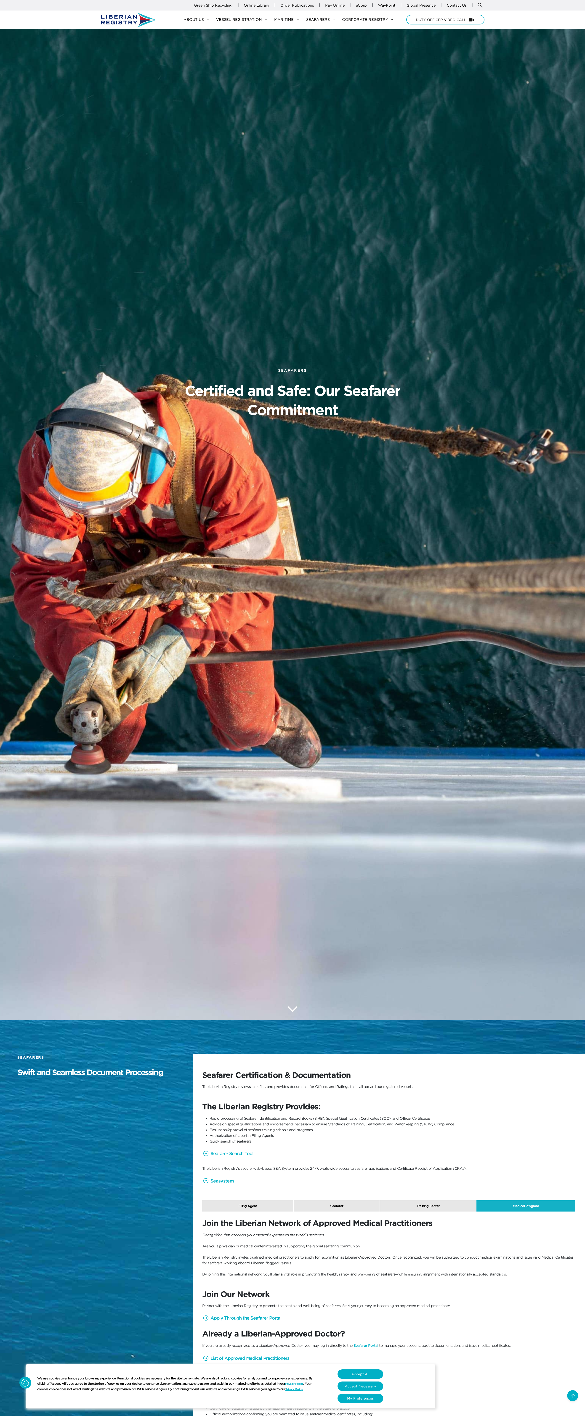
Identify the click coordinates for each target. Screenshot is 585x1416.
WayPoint (386, 5)
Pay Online (335, 5)
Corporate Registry (368, 19)
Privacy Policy (294, 1389)
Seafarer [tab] (336, 1206)
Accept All (360, 1374)
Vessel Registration (242, 19)
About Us (197, 19)
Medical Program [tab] (526, 1206)
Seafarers (321, 19)
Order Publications (297, 5)
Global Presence (421, 5)
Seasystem (222, 1181)
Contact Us (457, 5)
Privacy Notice (294, 1383)
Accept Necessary (360, 1386)
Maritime (287, 19)
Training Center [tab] (428, 1206)
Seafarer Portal (366, 1345)
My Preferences (360, 1398)
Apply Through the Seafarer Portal (246, 1318)
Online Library (256, 5)
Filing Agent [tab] (248, 1206)
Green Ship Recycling (213, 5)
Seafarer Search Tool (231, 1153)
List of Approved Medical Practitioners (249, 1358)
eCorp (361, 5)
